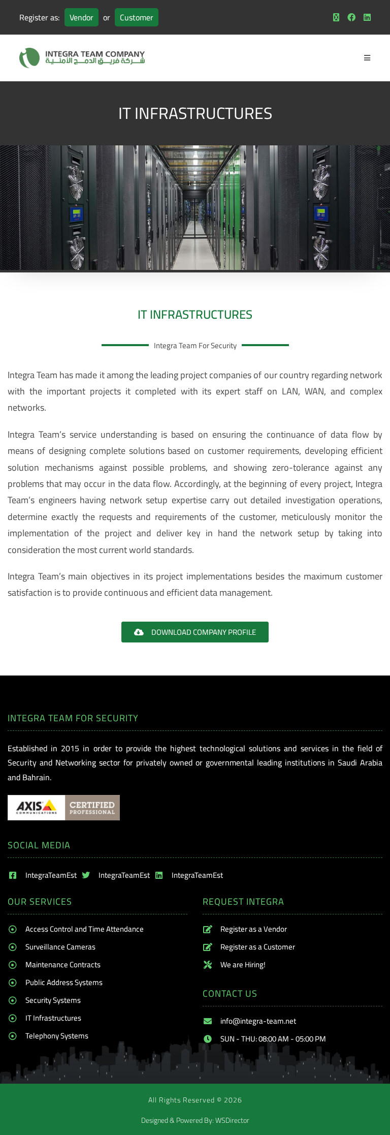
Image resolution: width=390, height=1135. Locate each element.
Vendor (81, 17)
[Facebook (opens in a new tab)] (351, 17)
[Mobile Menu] (367, 58)
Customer (136, 17)
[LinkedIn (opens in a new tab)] (365, 17)
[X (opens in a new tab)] (336, 17)
